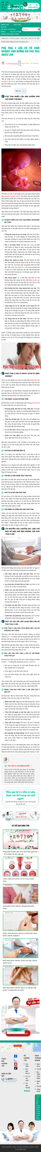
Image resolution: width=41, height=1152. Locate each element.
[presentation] (4, 19)
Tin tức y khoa (15, 32)
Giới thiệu (17, 25)
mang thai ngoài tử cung (19, 267)
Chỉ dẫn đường (28, 1086)
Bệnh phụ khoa (9, 858)
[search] (39, 29)
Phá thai (4, 103)
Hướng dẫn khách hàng (10, 34)
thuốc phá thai (35, 380)
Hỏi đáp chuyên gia (8, 29)
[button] (13, 1032)
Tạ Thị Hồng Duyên (12, 64)
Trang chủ (5, 25)
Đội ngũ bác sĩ (28, 1071)
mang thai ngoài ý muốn (12, 196)
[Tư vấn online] (20, 1138)
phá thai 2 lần (6, 81)
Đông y (3, 32)
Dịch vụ (3, 27)
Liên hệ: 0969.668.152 (33, 6)
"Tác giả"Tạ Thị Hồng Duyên (18, 766)
